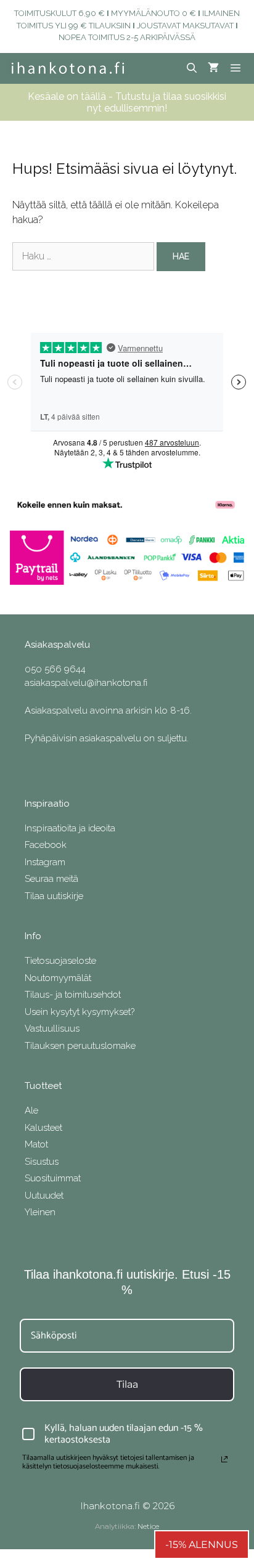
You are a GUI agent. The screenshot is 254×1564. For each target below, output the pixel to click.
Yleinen (40, 1212)
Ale (31, 1110)
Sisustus (42, 1161)
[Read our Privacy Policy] (224, 1459)
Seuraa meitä (51, 878)
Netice (148, 1526)
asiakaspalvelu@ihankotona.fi (86, 682)
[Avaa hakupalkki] (192, 68)
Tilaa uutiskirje (54, 896)
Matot (36, 1144)
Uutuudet (44, 1195)
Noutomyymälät (58, 978)
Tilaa (127, 1384)
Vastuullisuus (52, 1028)
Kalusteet (43, 1127)
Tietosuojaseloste (60, 960)
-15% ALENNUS (201, 1544)
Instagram (45, 862)
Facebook (46, 844)
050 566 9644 (55, 669)
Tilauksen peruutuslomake (80, 1045)
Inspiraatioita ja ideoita (70, 828)
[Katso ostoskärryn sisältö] (213, 68)
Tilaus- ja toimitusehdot (73, 994)
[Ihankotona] (67, 68)
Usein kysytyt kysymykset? (79, 1011)
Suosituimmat (53, 1178)
